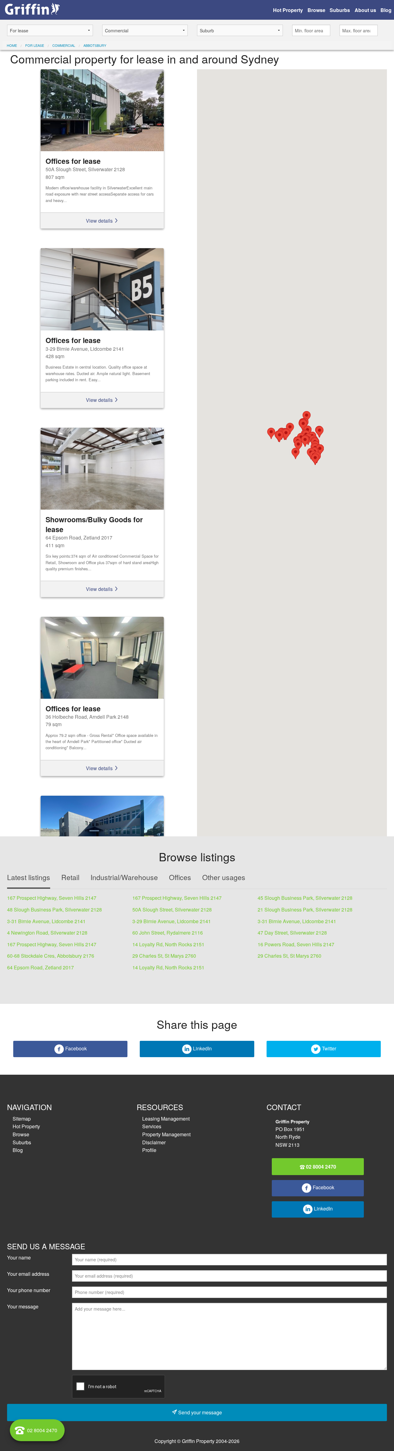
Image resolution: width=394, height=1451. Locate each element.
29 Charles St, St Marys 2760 (164, 955)
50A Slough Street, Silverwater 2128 (172, 909)
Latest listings (28, 877)
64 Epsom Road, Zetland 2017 (40, 967)
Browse (316, 10)
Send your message (199, 1412)
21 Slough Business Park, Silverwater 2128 (305, 909)
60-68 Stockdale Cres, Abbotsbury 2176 (50, 955)
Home (12, 45)
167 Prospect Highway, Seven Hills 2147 (51, 897)
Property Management (166, 1134)
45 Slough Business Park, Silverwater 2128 (305, 897)
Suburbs (340, 10)
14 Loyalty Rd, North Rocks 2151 (168, 944)
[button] (298, 445)
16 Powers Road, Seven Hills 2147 (296, 944)
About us (365, 10)
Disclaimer (154, 1142)
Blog (386, 10)
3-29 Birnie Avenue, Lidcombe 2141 (171, 921)
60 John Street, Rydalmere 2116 (167, 932)
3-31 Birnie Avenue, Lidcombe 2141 (46, 921)
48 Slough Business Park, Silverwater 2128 (54, 909)
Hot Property (288, 10)
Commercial (63, 45)
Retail (70, 877)
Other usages (223, 877)
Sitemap (22, 1118)
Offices (180, 877)
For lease (34, 45)
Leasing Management (166, 1118)
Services (151, 1126)
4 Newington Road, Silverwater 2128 (47, 932)
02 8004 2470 (320, 1166)
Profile (149, 1150)
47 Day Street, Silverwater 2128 (292, 932)
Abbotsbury (94, 45)
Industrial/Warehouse (124, 877)
